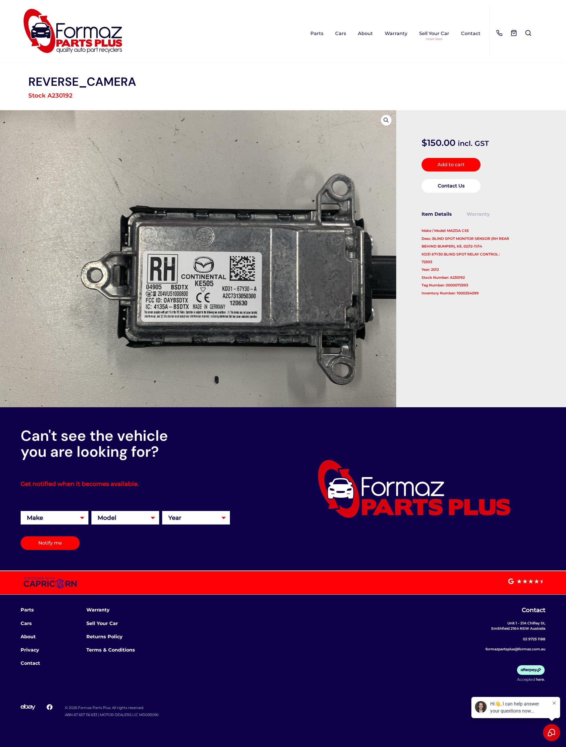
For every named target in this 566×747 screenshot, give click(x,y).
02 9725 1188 (534, 639)
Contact (471, 33)
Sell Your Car (434, 33)
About (365, 33)
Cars (340, 33)
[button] (386, 120)
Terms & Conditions (110, 650)
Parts (316, 33)
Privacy (30, 650)
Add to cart (451, 164)
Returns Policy (104, 636)
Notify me (50, 543)
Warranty (396, 33)
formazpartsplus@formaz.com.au (515, 649)
